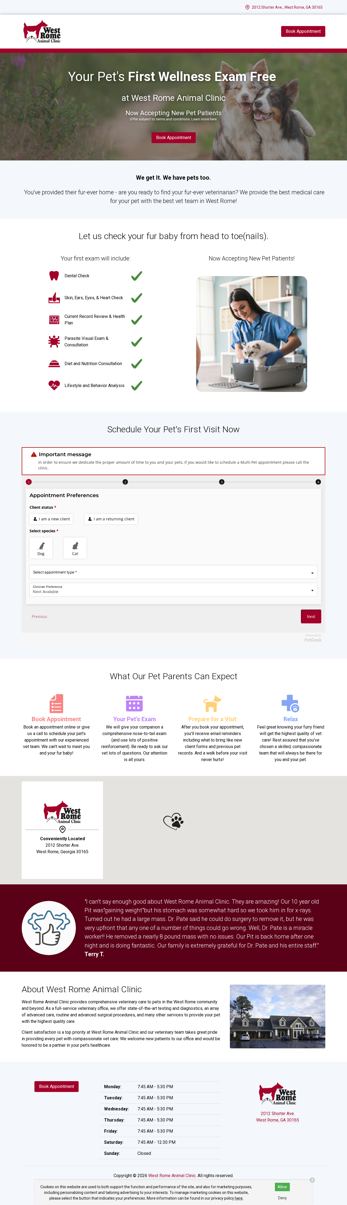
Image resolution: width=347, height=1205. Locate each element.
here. (239, 1198)
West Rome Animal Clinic (172, 1175)
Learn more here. (204, 119)
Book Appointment (173, 137)
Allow (282, 1187)
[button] (173, 821)
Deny (282, 1198)
